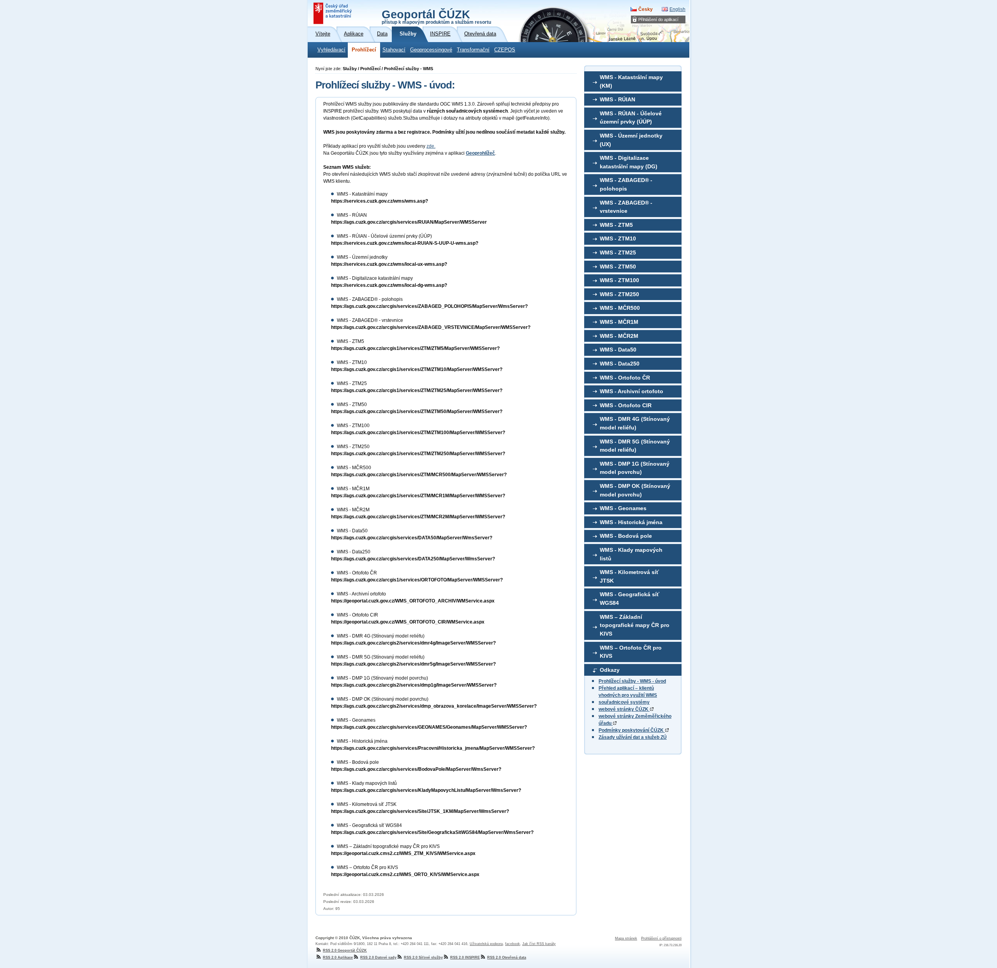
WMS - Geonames (623, 508)
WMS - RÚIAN (617, 99)
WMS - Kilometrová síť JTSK (629, 576)
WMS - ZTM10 (618, 238)
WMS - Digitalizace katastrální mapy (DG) (628, 162)
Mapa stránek (626, 938)
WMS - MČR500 (620, 308)
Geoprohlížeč (480, 153)
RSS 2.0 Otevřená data (506, 957)
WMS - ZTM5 (616, 225)
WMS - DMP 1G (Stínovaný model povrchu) (634, 468)
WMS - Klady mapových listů (631, 554)
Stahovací (393, 50)
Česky (645, 9)
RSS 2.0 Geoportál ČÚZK (345, 950)
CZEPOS (504, 50)
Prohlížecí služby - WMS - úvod (632, 681)
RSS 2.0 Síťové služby (423, 957)
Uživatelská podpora (486, 944)
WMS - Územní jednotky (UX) (631, 139)
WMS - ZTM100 (619, 280)
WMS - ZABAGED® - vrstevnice (626, 207)
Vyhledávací (331, 50)
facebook (512, 944)
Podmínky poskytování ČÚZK (632, 730)
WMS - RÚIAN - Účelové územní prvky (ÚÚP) (631, 117)
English (677, 9)
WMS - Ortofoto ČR (625, 377)
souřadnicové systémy (624, 702)
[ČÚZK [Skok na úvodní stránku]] (333, 13)
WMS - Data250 (619, 363)
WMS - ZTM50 (618, 266)
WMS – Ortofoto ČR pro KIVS (631, 652)
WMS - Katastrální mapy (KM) (631, 81)
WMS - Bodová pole (626, 536)
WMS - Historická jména (631, 522)
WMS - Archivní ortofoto (631, 391)
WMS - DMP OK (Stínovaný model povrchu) (635, 490)
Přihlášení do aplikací (658, 19)
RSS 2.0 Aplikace (338, 957)
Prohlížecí (364, 50)
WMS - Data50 (618, 349)
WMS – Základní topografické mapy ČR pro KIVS (634, 625)
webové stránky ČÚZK (624, 709)
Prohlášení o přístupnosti (661, 938)
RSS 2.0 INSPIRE (465, 957)
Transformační (473, 50)
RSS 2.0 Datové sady (378, 957)
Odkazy (610, 670)
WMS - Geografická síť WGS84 (629, 598)
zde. (430, 146)
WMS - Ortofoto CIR (626, 405)
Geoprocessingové (431, 50)
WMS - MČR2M (619, 336)
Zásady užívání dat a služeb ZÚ (633, 737)
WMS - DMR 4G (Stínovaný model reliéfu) (635, 423)
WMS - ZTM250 (619, 294)
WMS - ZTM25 (618, 252)
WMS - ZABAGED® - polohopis (626, 184)
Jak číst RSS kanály (539, 944)
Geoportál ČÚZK (436, 16)
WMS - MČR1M (619, 322)
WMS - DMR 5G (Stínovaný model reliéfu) (635, 445)
